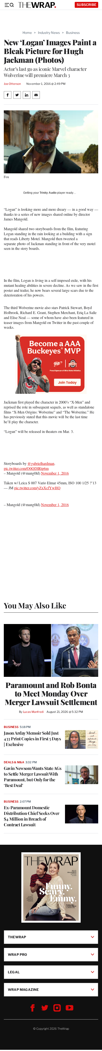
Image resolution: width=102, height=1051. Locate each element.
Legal (14, 972)
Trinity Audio (48, 192)
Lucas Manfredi (33, 712)
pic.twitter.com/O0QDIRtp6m (26, 468)
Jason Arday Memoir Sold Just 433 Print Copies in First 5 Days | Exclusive (32, 738)
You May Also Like (35, 605)
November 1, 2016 (55, 473)
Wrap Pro (17, 954)
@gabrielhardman (41, 463)
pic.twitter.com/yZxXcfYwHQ (37, 487)
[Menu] (9, 5)
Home (27, 33)
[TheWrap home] (37, 5)
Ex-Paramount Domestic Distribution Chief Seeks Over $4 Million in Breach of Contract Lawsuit (31, 816)
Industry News (49, 33)
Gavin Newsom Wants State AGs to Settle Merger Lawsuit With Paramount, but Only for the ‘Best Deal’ (32, 776)
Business (73, 33)
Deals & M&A (14, 762)
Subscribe (86, 5)
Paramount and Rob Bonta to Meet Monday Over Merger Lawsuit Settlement (51, 693)
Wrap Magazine (23, 990)
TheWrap (17, 937)
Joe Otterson (12, 83)
